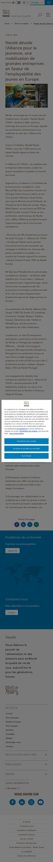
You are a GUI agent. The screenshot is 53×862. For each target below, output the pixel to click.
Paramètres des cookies (26, 441)
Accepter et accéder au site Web (26, 448)
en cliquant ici (22, 429)
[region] (26, 431)
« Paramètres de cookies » (29, 431)
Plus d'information (16, 433)
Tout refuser (27, 456)
